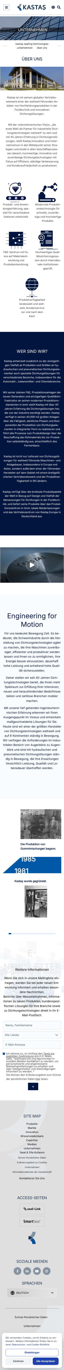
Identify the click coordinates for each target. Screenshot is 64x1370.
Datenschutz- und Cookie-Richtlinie (30, 1344)
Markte (32, 1128)
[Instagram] (47, 1271)
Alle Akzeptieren (45, 1361)
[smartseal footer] (32, 1221)
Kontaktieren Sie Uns (32, 1178)
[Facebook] (17, 1271)
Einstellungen (32, 1352)
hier (37, 1079)
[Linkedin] (27, 1271)
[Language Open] (53, 7)
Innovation (32, 1132)
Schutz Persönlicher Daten (32, 1157)
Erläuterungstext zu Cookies (32, 1162)
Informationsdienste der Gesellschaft (32, 1172)
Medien (32, 1144)
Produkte (32, 1123)
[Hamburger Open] (6, 7)
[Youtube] (37, 1271)
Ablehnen (18, 1361)
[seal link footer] (32, 1209)
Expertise (32, 1140)
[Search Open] (59, 7)
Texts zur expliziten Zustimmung (30, 1055)
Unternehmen (32, 1148)
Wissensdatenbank (32, 1136)
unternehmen (25, 47)
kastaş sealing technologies (32, 43)
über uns (42, 47)
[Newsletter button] (33, 1086)
